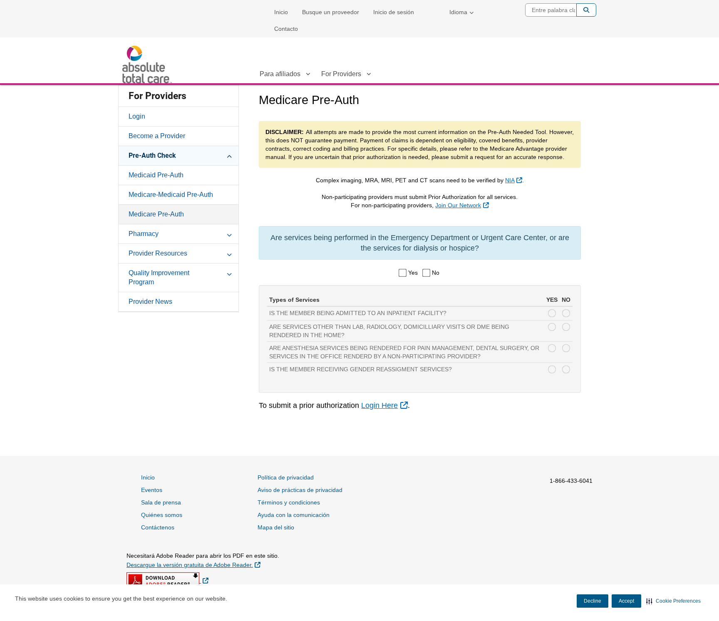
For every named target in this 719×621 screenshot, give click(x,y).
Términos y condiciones (289, 502)
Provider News (150, 301)
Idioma (458, 12)
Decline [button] (592, 601)
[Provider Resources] (229, 253)
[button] (673, 601)
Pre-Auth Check (152, 155)
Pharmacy (144, 233)
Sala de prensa (161, 502)
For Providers (341, 73)
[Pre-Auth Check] (229, 155)
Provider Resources (158, 253)
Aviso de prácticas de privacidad (300, 490)
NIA (513, 180)
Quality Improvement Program (159, 277)
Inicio (281, 12)
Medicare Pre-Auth (156, 214)
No (435, 272)
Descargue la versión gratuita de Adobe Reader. (193, 564)
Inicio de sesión (393, 12)
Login (137, 116)
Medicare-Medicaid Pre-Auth (171, 194)
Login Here (384, 405)
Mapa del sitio (276, 527)
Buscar (586, 10)
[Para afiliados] (308, 75)
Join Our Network (461, 205)
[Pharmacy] (229, 233)
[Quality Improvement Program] (229, 273)
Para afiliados (280, 73)
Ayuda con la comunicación (294, 515)
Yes (413, 272)
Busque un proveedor (330, 12)
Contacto (286, 28)
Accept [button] (626, 601)
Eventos (151, 490)
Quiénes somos (161, 515)
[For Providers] (369, 75)
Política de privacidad (286, 477)
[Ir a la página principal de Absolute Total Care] (149, 64)
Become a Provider (157, 135)
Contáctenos (157, 527)
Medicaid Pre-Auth (156, 175)
